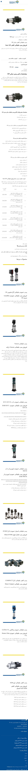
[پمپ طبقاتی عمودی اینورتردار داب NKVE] (14, 451)
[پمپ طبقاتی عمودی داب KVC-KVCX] (14, 384)
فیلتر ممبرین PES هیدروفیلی (21, 745)
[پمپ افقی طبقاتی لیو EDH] (14, 665)
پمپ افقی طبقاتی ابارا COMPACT (16, 580)
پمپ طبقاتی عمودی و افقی (13, 62)
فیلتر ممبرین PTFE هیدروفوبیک (20, 742)
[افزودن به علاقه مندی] (25, 306)
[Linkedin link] (15, 64)
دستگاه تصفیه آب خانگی (22, 738)
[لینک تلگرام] (13, 64)
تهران (26, 753)
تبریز (26, 765)
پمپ (23, 36)
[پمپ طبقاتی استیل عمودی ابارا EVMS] (14, 513)
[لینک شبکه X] (18, 64)
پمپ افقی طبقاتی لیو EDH (18, 683)
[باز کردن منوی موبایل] (26, 2)
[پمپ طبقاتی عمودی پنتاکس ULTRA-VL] (14, 612)
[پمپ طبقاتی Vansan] (14, 326)
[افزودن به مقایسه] (25, 289)
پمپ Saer (12, 36)
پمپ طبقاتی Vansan (20, 344)
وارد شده (15, 256)
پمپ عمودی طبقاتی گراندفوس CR (16, 292)
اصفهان (25, 758)
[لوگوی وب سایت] (14, 2)
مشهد (26, 760)
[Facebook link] (20, 64)
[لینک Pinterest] (17, 64)
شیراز (26, 755)
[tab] (16, 66)
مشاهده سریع (25, 311)
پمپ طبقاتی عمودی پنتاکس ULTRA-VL (14, 630)
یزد (26, 762)
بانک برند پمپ (18, 36)
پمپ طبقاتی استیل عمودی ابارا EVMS (15, 531)
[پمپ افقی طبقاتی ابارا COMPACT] (14, 562)
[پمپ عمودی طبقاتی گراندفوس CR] (14, 274)
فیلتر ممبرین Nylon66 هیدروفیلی (20, 747)
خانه (26, 36)
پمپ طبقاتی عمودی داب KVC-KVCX (15, 402)
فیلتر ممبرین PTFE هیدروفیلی (21, 740)
